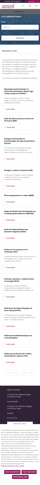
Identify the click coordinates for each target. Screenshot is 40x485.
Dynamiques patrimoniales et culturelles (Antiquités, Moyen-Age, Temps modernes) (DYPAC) (19, 91)
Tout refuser (29, 472)
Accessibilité (32, 1)
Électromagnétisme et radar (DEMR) (19, 195)
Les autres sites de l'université (13, 1)
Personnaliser (20, 477)
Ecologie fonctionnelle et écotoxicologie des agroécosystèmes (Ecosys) (19, 141)
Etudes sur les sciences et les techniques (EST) (16, 250)
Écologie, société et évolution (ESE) (18, 170)
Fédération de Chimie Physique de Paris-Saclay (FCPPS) (18, 309)
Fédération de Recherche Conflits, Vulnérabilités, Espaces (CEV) (18, 355)
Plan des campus (20, 424)
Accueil (6, 12)
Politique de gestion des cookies (12, 466)
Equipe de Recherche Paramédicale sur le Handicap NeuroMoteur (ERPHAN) (20, 212)
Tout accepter (12, 472)
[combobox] (20, 27)
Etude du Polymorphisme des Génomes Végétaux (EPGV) (16, 230)
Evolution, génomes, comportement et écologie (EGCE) (19, 280)
